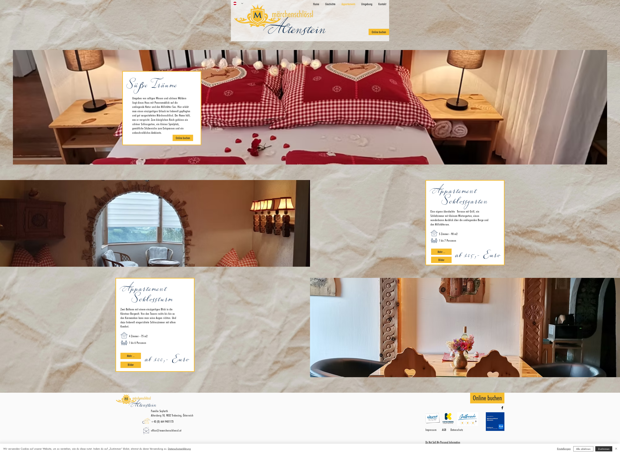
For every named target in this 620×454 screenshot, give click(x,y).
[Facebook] (502, 408)
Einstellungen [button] (564, 448)
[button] (441, 252)
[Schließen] (616, 448)
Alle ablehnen (583, 448)
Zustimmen (604, 448)
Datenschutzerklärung (179, 448)
